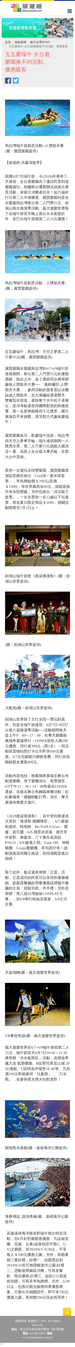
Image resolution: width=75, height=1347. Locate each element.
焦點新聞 (20, 42)
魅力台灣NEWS (40, 42)
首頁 (8, 42)
